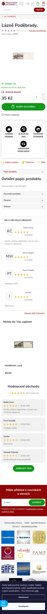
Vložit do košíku (25, 106)
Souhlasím (23, 606)
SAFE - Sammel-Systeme (35, 523)
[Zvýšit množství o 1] (43, 95)
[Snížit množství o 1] (43, 98)
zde (36, 590)
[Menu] (43, 3)
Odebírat (37, 502)
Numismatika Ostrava (13, 523)
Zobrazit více (23, 468)
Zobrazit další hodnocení (34, 313)
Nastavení (23, 597)
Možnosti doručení (13, 92)
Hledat (39, 10)
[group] (23, 353)
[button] (23, 374)
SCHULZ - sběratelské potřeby (24, 526)
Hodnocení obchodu (23, 386)
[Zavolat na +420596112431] (28, 3)
